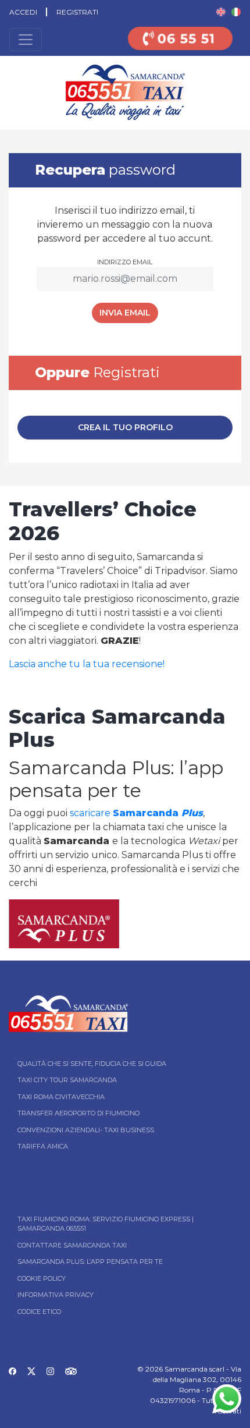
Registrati (77, 12)
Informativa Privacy (55, 1295)
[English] (221, 11)
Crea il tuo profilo (125, 427)
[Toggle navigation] (25, 39)
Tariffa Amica (42, 1146)
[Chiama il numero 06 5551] (180, 45)
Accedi (23, 12)
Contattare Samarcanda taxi (72, 1245)
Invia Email (125, 312)
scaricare (136, 812)
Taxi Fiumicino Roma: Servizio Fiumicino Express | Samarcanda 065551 (105, 1224)
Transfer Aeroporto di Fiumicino (78, 1113)
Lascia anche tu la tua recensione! (87, 663)
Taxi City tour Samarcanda (67, 1080)
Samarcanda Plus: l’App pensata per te (90, 1261)
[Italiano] (236, 11)
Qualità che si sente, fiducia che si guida (91, 1064)
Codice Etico (39, 1311)
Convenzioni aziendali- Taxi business (85, 1130)
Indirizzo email (124, 262)
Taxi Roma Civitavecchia (61, 1097)
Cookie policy (41, 1278)
